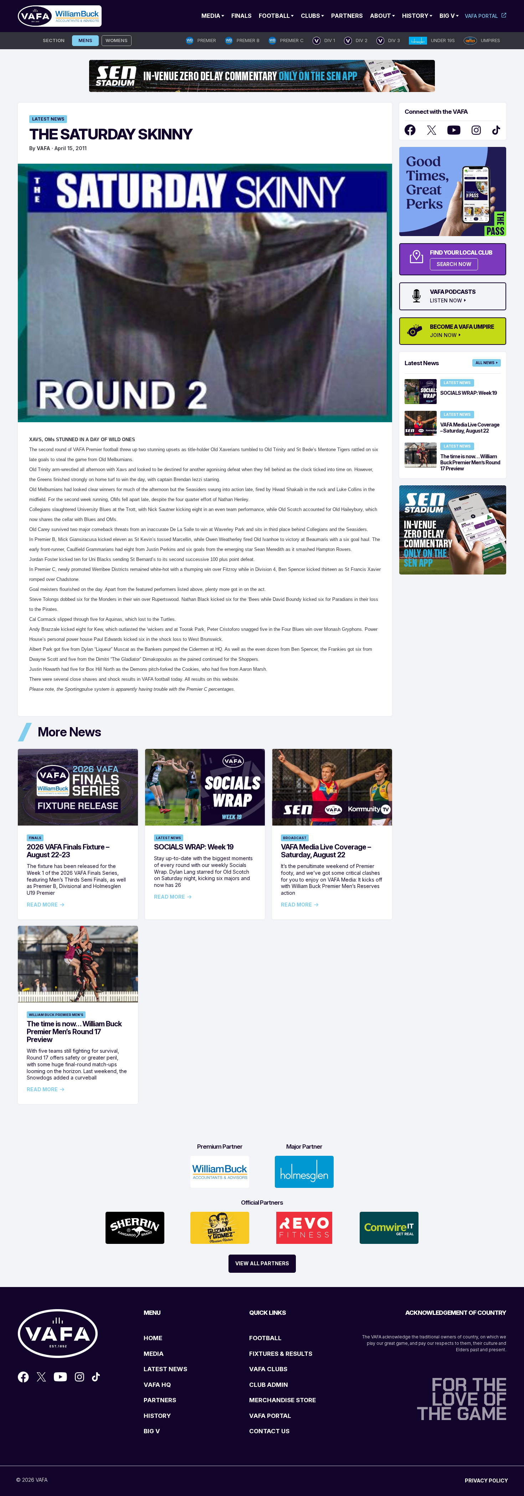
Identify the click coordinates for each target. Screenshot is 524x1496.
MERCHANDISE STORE (282, 1400)
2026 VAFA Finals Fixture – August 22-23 (68, 851)
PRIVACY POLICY (486, 1480)
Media (210, 15)
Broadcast (295, 838)
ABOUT (380, 15)
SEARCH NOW (454, 264)
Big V (447, 15)
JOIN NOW (443, 335)
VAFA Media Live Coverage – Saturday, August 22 (326, 851)
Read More (42, 905)
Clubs (310, 15)
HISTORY (157, 1415)
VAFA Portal (481, 16)
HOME (153, 1338)
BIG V (152, 1431)
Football (274, 15)
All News (485, 363)
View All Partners (262, 1263)
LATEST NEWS (165, 1369)
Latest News (48, 119)
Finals (241, 15)
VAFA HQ (157, 1384)
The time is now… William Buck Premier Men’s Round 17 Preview (74, 1032)
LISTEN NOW (446, 300)
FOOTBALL (265, 1338)
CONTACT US (269, 1431)
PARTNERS (160, 1400)
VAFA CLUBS (268, 1369)
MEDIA (154, 1353)
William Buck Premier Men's (56, 1015)
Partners (347, 15)
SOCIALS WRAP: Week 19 (193, 847)
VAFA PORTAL (270, 1415)
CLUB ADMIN (268, 1384)
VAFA (43, 148)
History (415, 15)
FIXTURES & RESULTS (280, 1353)
